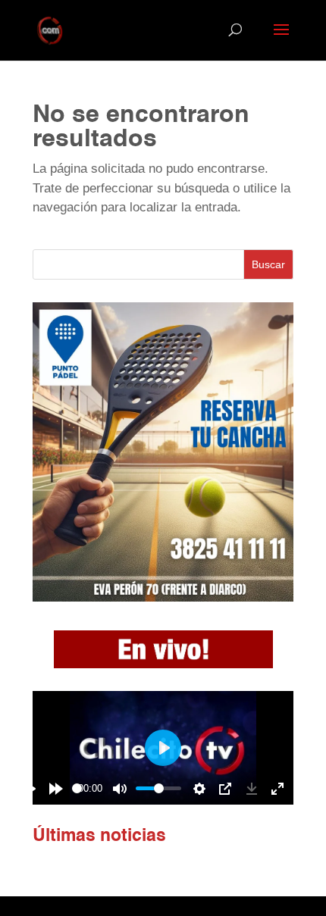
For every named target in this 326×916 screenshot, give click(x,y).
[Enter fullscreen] (277, 789)
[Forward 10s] (56, 789)
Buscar (268, 264)
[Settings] (199, 789)
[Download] (252, 789)
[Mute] (120, 789)
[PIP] (225, 789)
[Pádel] (163, 597)
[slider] (77, 788)
